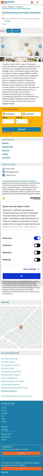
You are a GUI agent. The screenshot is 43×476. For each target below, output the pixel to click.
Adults (5, 117)
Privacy (3, 419)
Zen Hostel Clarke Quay (9, 359)
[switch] (37, 245)
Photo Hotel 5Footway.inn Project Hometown (16, 396)
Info (9, 31)
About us (4, 408)
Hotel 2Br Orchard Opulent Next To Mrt (14, 388)
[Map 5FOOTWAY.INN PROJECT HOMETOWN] (21, 327)
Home (4, 7)
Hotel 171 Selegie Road (9, 378)
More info (4, 472)
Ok (21, 468)
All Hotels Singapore (9, 391)
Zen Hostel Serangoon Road (11, 372)
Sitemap (3, 422)
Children (19, 117)
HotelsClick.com (8, 2)
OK (21, 276)
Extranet (3, 440)
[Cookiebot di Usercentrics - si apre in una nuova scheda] (30, 198)
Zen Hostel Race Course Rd (10, 365)
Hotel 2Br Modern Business (10, 384)
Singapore (11, 7)
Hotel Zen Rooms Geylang (10, 375)
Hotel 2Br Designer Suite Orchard (12, 381)
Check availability (10, 109)
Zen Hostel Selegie (7, 368)
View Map (7, 21)
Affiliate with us (6, 437)
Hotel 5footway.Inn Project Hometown (16, 8)
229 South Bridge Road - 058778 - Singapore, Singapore (22, 19)
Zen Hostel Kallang (7, 362)
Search (21, 129)
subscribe (21, 453)
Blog (2, 416)
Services (17, 31)
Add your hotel (6, 434)
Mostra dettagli (30, 269)
